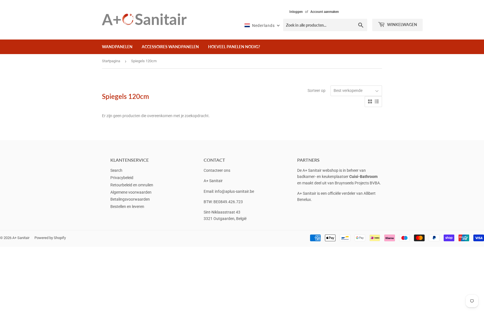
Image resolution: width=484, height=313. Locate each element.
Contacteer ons (217, 170)
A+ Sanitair (20, 238)
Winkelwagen (401, 24)
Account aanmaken (324, 12)
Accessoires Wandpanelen (170, 46)
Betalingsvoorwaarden (130, 199)
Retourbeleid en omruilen (131, 185)
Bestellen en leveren (127, 206)
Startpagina (111, 61)
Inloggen (296, 12)
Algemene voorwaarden (131, 192)
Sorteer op (316, 90)
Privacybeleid (121, 177)
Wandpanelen (117, 46)
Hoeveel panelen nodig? (234, 46)
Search (116, 170)
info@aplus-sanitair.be (234, 191)
